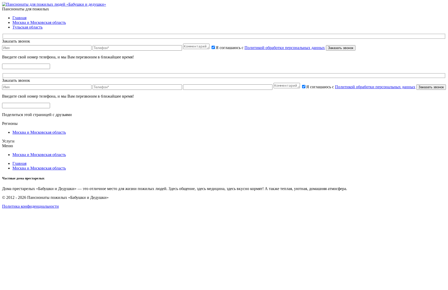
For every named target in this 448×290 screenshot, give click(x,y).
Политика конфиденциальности (30, 206)
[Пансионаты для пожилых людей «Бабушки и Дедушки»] (54, 4)
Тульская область (27, 27)
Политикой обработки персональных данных (284, 47)
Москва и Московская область (39, 22)
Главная (19, 18)
